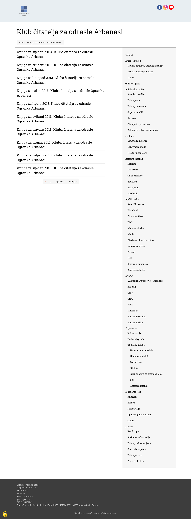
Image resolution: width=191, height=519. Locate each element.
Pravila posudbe (136, 94)
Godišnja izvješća (137, 449)
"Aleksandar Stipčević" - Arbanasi (145, 280)
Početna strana (25, 42)
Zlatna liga (136, 361)
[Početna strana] (25, 10)
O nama (129, 426)
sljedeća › (60, 181)
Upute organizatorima (139, 414)
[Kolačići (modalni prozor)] (5, 514)
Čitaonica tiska (135, 216)
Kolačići (101, 513)
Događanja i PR (133, 391)
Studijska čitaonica (138, 263)
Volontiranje (134, 333)
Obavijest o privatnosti (139, 124)
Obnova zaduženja (137, 140)
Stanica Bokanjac (137, 316)
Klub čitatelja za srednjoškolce (146, 373)
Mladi (131, 234)
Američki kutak (136, 204)
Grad (130, 298)
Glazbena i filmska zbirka (141, 240)
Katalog (130, 55)
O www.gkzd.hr (136, 461)
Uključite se (131, 328)
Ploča (130, 304)
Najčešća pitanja (139, 385)
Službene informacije (139, 437)
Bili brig (132, 286)
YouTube (133, 182)
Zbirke (132, 78)
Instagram (134, 188)
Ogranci (129, 275)
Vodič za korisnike (134, 89)
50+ (132, 379)
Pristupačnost (135, 455)
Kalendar (132, 396)
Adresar (132, 118)
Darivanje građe (136, 339)
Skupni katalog (133, 60)
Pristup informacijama (139, 443)
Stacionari (133, 310)
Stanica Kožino (135, 322)
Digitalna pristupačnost (85, 513)
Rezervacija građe (137, 146)
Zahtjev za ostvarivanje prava (143, 130)
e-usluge (129, 136)
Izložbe (131, 402)
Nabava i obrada (136, 246)
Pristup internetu (137, 106)
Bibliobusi (133, 210)
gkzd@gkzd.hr (24, 499)
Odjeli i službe (132, 199)
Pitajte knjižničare (138, 153)
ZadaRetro (133, 169)
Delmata (133, 164)
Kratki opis (133, 431)
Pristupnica (134, 100)
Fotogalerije (134, 408)
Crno (130, 292)
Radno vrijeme (132, 83)
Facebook (134, 194)
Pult (130, 257)
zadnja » (73, 181)
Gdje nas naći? (135, 112)
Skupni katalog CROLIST (141, 72)
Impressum (112, 513)
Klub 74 (134, 367)
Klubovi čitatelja (136, 345)
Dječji (130, 222)
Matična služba (136, 228)
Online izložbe (135, 175)
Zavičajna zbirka (136, 269)
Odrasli (131, 252)
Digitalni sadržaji (134, 158)
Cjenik (131, 420)
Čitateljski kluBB (139, 355)
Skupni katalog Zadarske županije (145, 65)
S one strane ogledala (141, 350)
